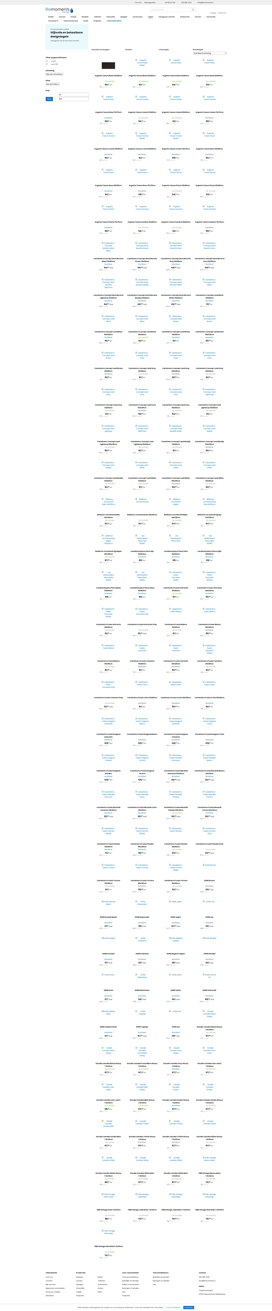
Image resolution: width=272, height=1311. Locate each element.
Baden (51, 17)
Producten (80, 1273)
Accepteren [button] (189, 1308)
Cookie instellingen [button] (173, 1307)
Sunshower (210, 17)
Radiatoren (185, 17)
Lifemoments (51, 1273)
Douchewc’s (53, 21)
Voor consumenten (130, 1273)
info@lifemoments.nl (205, 2)
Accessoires (137, 17)
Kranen (73, 17)
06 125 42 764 (170, 2)
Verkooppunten (150, 2)
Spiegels (123, 17)
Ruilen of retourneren (130, 1284)
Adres (201, 1286)
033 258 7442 (186, 2)
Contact (49, 1281)
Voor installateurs (161, 1273)
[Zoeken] (193, 10)
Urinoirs (198, 17)
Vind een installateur (130, 1277)
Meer (100, 1292)
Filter (49, 99)
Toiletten (97, 17)
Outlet (85, 21)
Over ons (138, 2)
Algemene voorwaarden (55, 1288)
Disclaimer (50, 1295)
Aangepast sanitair (167, 17)
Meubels (85, 17)
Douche (62, 17)
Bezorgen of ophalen (130, 1288)
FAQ (123, 1292)
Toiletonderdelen (114, 21)
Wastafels (110, 17)
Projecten (97, 21)
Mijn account (51, 1284)
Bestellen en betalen (130, 1281)
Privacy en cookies (53, 1292)
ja (51, 61)
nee (52, 64)
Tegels (150, 17)
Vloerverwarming (71, 21)
